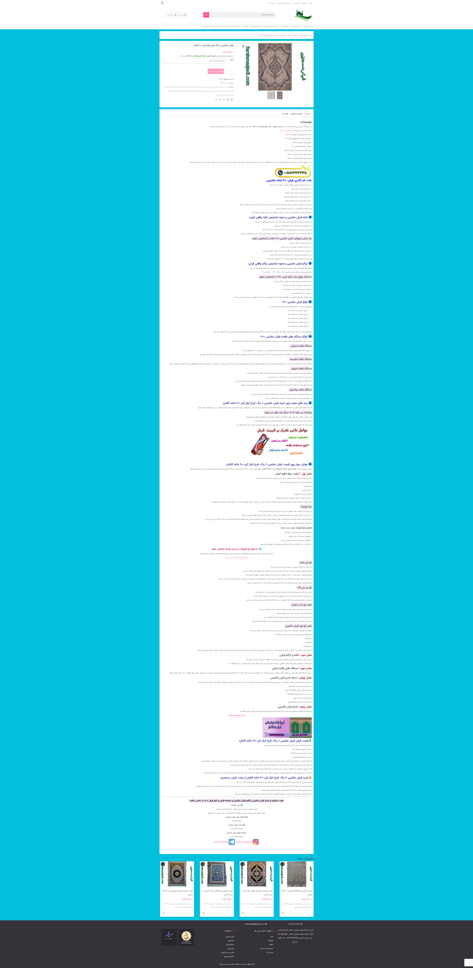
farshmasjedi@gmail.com (254, 924)
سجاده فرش (230, 944)
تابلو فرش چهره (229, 956)
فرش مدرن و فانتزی (227, 952)
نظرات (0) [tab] (285, 114)
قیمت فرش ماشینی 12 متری (177, 91)
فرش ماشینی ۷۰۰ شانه (286, 130)
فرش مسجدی (208, 91)
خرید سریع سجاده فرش (237, 715)
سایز (232, 59)
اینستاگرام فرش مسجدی (244, 841)
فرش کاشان (186, 87)
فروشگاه (304, 3)
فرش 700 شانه (292, 35)
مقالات (271, 944)
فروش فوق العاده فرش (195, 91)
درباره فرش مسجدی (283, 3)
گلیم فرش (231, 948)
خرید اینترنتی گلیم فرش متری (218, 87)
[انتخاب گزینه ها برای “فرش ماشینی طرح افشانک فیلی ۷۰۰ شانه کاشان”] (282, 864)
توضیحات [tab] (307, 114)
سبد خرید (271, 3)
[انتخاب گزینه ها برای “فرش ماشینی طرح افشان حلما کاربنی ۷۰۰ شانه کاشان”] (203, 864)
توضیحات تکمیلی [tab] (296, 114)
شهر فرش (204, 87)
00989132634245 (294, 924)
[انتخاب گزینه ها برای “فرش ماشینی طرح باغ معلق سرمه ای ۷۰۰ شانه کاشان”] (242, 864)
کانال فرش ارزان (228, 95)
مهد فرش (219, 95)
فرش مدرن (217, 91)
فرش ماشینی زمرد (228, 91)
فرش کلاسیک (177, 87)
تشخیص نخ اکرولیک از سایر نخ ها (236, 557)
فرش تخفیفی (195, 87)
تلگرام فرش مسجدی (221, 841)
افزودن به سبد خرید (215, 71)
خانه (311, 3)
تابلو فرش (231, 940)
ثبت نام (171, 15)
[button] (243, 46)
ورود (182, 15)
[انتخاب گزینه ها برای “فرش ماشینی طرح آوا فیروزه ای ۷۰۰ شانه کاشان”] (163, 864)
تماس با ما (296, 3)
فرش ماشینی (303, 35)
